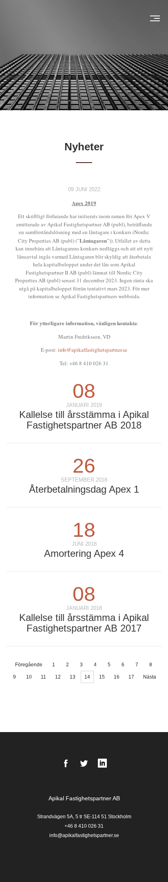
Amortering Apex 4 (84, 553)
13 (72, 677)
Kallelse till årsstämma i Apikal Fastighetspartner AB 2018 (84, 420)
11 (43, 677)
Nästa (149, 677)
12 (58, 677)
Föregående (28, 665)
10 (29, 677)
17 (131, 677)
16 (116, 677)
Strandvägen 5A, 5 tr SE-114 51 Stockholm (84, 816)
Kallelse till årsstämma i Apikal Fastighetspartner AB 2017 (84, 623)
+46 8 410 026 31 (84, 826)
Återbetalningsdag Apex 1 (84, 489)
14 (87, 677)
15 (102, 677)
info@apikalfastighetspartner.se (92, 349)
